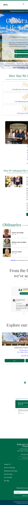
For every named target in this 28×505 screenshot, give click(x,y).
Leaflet (17, 398)
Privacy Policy (19, 503)
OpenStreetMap (24, 398)
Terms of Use (25, 503)
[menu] (23, 4)
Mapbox (17, 399)
